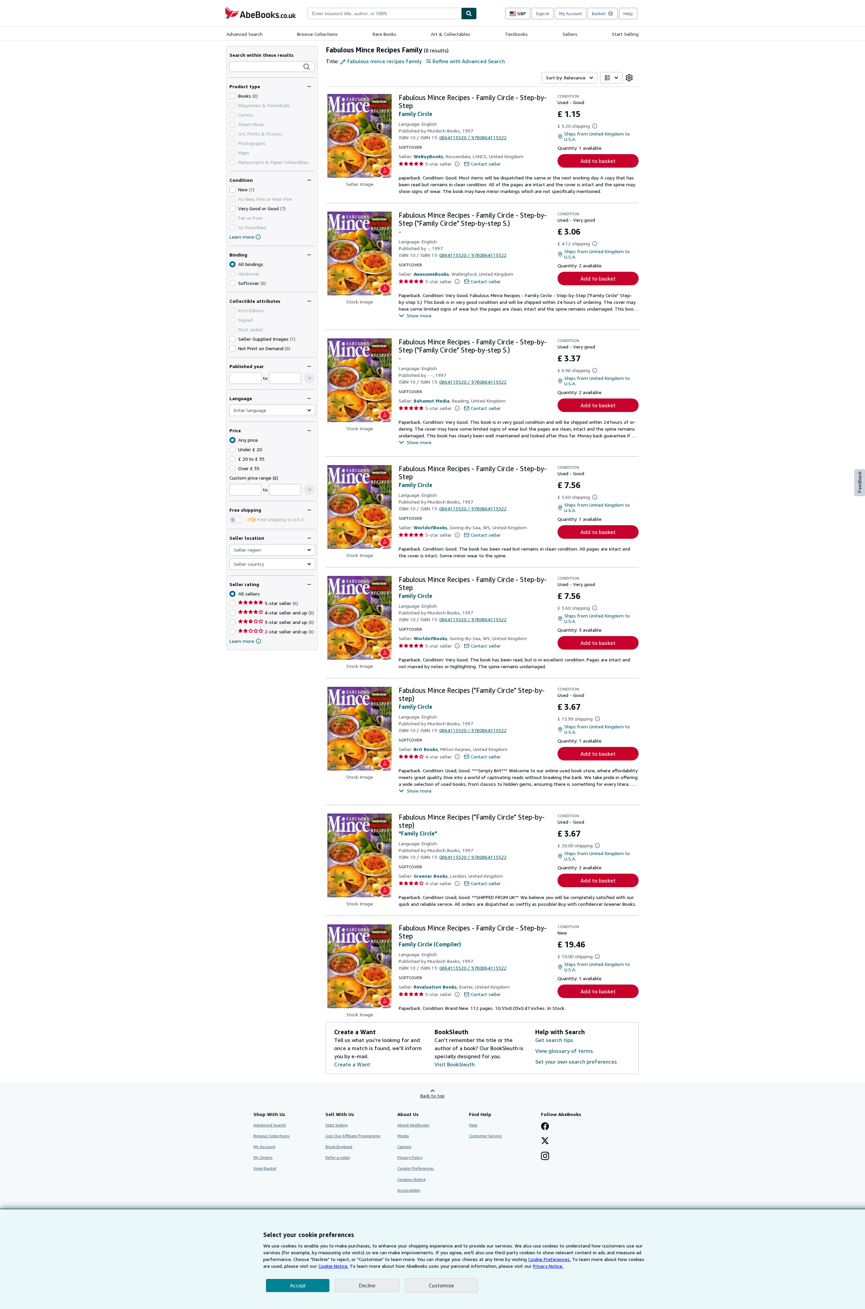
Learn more (241, 237)
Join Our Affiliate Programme (352, 1135)
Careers (404, 1146)
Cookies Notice (411, 1179)
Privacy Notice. (548, 1266)
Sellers (570, 34)
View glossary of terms (564, 1050)
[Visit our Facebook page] (545, 1126)
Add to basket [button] (598, 160)
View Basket (264, 1168)
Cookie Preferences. (549, 1259)
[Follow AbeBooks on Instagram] (545, 1156)
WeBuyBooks (428, 156)
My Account (570, 13)
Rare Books (384, 34)
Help (628, 13)
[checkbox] (232, 96)
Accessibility (408, 1190)
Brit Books (426, 749)
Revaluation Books (435, 987)
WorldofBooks (430, 527)
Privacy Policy (410, 1157)
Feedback (859, 482)
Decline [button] (367, 1285)
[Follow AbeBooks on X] (545, 1141)
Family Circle (415, 114)
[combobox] (384, 13)
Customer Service (485, 1135)
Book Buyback (338, 1146)
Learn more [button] (241, 641)
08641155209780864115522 (472, 137)
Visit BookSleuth (455, 1064)
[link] (629, 77)
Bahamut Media (431, 401)
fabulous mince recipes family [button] (384, 61)
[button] (306, 67)
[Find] (469, 13)
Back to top (432, 1095)
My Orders (263, 1157)
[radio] (232, 283)
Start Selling (625, 34)
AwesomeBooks (431, 274)
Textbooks (516, 34)
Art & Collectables (450, 34)
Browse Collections (317, 34)
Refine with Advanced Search (468, 61)
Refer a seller (337, 1157)
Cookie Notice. (333, 1266)
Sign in (542, 13)
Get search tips (554, 1040)
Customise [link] (441, 1285)
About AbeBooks (413, 1125)
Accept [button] (297, 1285)
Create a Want (352, 1064)
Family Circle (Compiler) (430, 944)
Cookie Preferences (415, 1168)
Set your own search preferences (576, 1061)
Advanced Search (244, 34)
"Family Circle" (418, 833)
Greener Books (431, 876)
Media (403, 1135)
